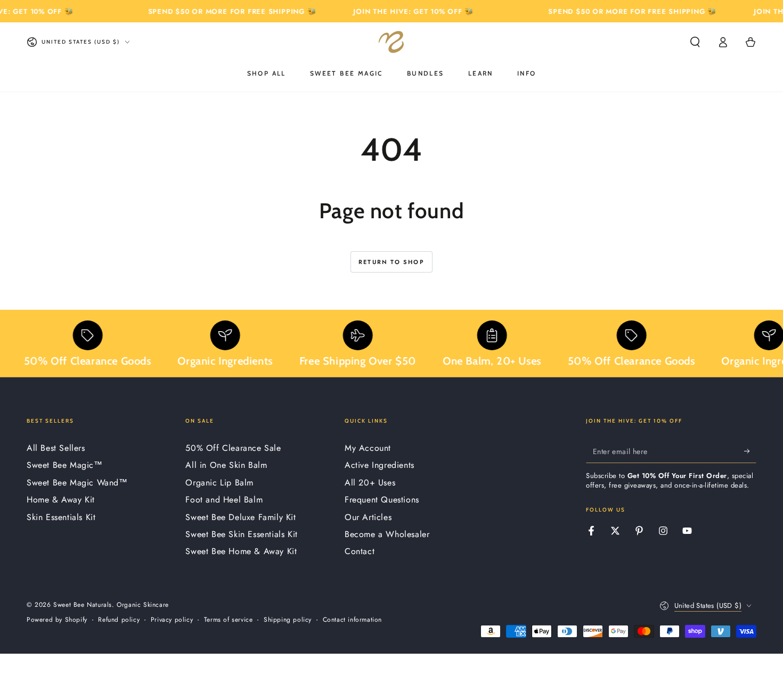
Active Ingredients (379, 465)
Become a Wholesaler (387, 534)
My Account (368, 448)
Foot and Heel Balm (224, 499)
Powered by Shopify (57, 619)
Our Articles (368, 517)
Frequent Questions (382, 499)
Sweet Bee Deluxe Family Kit (240, 517)
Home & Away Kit (61, 499)
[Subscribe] (750, 451)
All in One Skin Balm (226, 465)
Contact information (352, 619)
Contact (359, 551)
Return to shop (391, 262)
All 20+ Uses (370, 482)
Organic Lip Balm (219, 482)
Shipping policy (288, 619)
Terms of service (228, 619)
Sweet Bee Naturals (82, 604)
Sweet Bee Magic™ (65, 465)
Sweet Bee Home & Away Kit (241, 551)
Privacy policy (172, 619)
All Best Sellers (56, 448)
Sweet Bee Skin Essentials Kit (241, 534)
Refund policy (119, 619)
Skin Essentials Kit (61, 517)
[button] (695, 42)
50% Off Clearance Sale (233, 448)
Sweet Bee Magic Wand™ (77, 482)
